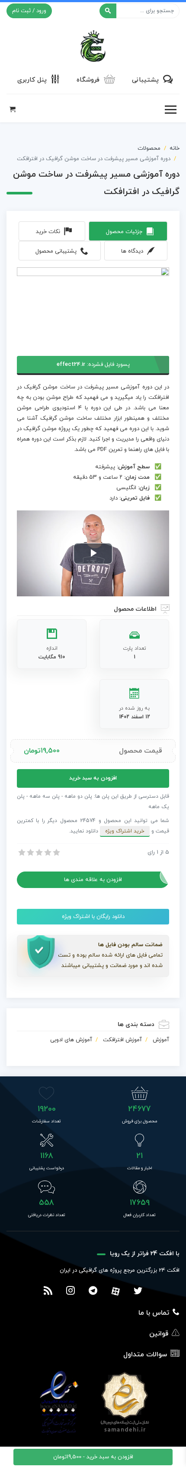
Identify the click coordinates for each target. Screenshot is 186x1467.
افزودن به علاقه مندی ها (93, 880)
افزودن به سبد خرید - (93, 1457)
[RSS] (48, 1292)
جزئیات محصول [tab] (124, 232)
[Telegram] (93, 1292)
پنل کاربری (32, 80)
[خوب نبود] (30, 852)
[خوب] (47, 852)
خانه (175, 148)
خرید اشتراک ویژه (124, 831)
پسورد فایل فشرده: (93, 364)
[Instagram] (70, 1292)
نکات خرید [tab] (48, 232)
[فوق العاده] (55, 852)
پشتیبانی (145, 80)
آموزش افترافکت (122, 1040)
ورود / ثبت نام (29, 11)
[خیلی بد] (21, 852)
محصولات (149, 148)
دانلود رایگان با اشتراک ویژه (93, 917)
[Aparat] (115, 1291)
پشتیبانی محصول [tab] (56, 251)
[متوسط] (38, 852)
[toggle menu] (170, 109)
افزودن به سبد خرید (93, 778)
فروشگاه (88, 80)
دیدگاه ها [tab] (132, 251)
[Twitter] (138, 1292)
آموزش (161, 1040)
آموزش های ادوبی (71, 1040)
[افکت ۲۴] (93, 45)
